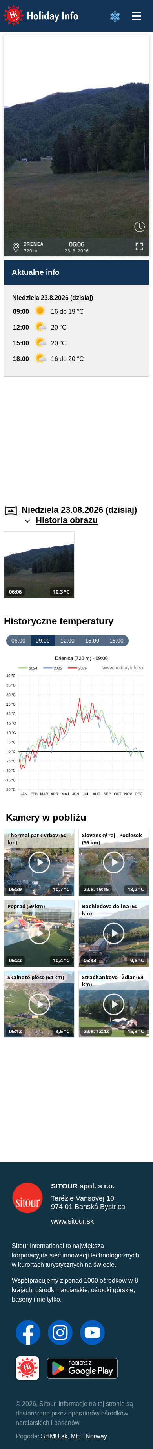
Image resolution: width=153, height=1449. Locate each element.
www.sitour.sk (72, 1221)
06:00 (18, 640)
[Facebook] (28, 1333)
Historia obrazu (67, 520)
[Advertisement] (76, 436)
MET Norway (89, 1436)
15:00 (92, 640)
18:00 (116, 640)
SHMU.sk (54, 1436)
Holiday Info (33, 10)
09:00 (43, 640)
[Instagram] (60, 1333)
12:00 (67, 640)
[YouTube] (92, 1333)
